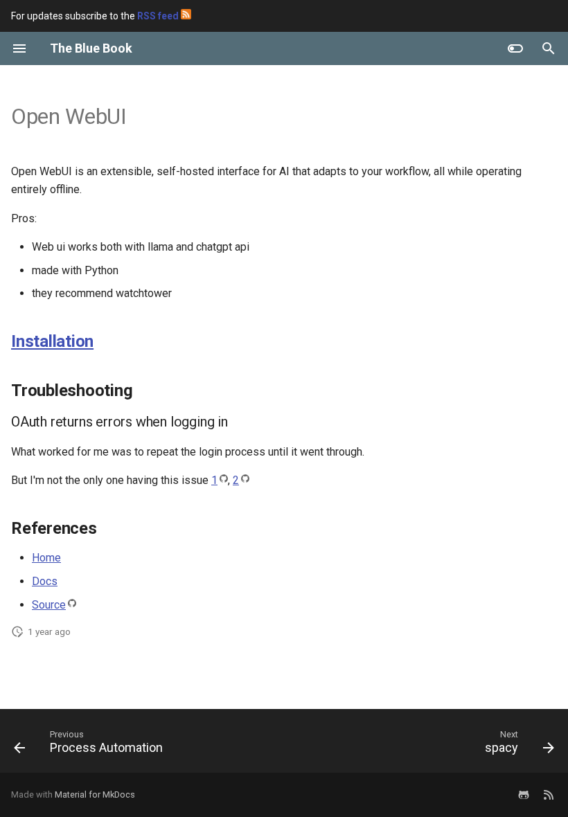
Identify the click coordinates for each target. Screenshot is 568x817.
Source (49, 604)
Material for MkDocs (95, 794)
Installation (52, 341)
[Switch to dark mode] (515, 48)
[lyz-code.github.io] (549, 795)
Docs (44, 581)
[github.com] (524, 795)
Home (46, 557)
